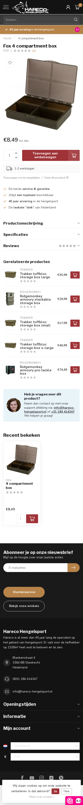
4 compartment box (31, 38)
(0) (34, 51)
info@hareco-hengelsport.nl (32, 691)
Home (7, 38)
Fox (6, 51)
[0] (77, 7)
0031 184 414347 (25, 679)
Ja (55, 791)
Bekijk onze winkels (24, 606)
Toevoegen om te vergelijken (21, 177)
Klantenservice (24, 592)
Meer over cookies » (42, 797)
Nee (66, 791)
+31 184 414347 (62, 412)
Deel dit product (55, 177)
